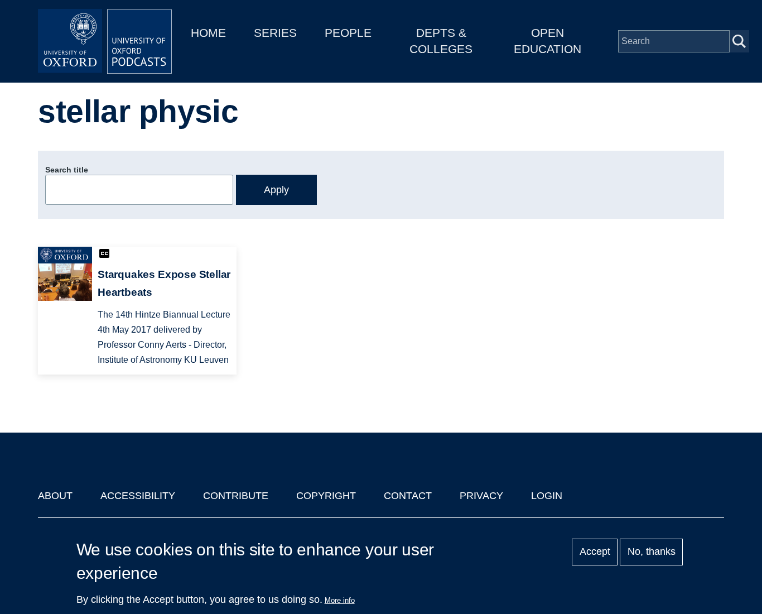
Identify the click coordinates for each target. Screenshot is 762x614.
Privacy (481, 495)
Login (546, 495)
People (348, 32)
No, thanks (652, 552)
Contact (408, 495)
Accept (595, 552)
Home (208, 32)
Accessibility (137, 495)
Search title (66, 169)
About (55, 495)
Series (275, 32)
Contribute (235, 495)
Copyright (326, 495)
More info (340, 600)
